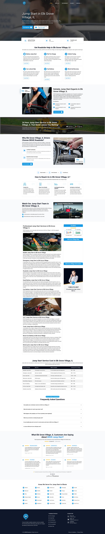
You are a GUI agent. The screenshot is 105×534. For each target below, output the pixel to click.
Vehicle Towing (72, 54)
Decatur (75, 490)
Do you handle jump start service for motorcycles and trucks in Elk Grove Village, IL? (41, 422)
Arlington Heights (28, 497)
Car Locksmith (53, 524)
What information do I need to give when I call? (33, 409)
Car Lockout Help (31, 69)
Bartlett (26, 503)
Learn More (26, 63)
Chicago (63, 490)
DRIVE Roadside (28, 532)
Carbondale (51, 497)
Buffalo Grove (51, 487)
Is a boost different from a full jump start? (32, 426)
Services (78, 3)
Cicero (63, 497)
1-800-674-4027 (51, 127)
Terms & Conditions (72, 532)
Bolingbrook (39, 503)
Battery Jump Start (31, 54)
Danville (75, 487)
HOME (51, 3)
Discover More (57, 112)
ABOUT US (57, 3)
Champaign (64, 487)
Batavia (38, 487)
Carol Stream (51, 500)
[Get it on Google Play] (79, 126)
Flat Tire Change (51, 54)
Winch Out (52, 526)
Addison (26, 487)
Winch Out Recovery (73, 69)
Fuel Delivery (50, 69)
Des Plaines (76, 497)
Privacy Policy (80, 532)
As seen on (52, 474)
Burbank (50, 490)
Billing (72, 3)
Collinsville (63, 500)
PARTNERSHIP (65, 3)
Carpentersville (52, 503)
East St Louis (76, 503)
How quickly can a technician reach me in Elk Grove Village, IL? (36, 404)
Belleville (38, 490)
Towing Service (53, 522)
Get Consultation (26, 164)
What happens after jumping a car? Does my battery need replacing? (38, 413)
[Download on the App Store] (70, 126)
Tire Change (52, 515)
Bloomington (39, 500)
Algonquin (26, 490)
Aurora (26, 500)
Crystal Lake (64, 503)
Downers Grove (76, 500)
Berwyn (38, 497)
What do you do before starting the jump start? (33, 417)
